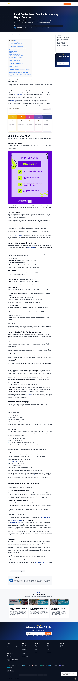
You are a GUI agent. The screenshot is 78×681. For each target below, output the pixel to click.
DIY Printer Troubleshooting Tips (62, 45)
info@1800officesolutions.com (12, 658)
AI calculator (49, 652)
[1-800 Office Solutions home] (9, 4)
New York (36, 645)
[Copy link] (19, 35)
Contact (48, 4)
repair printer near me (39, 562)
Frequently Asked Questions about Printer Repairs (63, 48)
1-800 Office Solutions (16, 520)
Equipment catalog (25, 656)
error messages (31, 247)
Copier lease (24, 645)
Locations (31, 4)
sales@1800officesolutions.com (12, 659)
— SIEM (23, 653)
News (48, 650)
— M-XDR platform (25, 652)
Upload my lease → (62, 63)
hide (15, 40)
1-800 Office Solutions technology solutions (18, 571)
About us (43, 4)
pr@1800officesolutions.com (12, 660)
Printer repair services (18, 94)
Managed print (24, 646)
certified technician (45, 517)
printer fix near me (19, 235)
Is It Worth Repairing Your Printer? (63, 37)
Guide (18, 10)
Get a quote (67, 4)
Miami (36, 649)
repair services (13, 100)
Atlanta (36, 650)
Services (19, 4)
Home (15, 10)
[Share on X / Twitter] (12, 35)
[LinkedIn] (11, 671)
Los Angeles (37, 646)
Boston (36, 652)
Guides (48, 646)
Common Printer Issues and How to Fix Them (62, 40)
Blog (48, 645)
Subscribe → (48, 633)
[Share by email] (16, 35)
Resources (37, 4)
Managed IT (24, 649)
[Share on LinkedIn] (14, 35)
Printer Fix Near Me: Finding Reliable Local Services (62, 43)
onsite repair (29, 394)
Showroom (25, 4)
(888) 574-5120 (10, 653)
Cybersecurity (24, 650)
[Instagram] (13, 671)
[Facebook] (8, 671)
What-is (48, 649)
